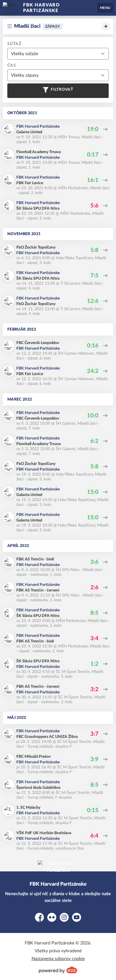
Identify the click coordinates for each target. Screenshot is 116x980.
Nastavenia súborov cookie (58, 958)
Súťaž (14, 44)
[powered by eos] (58, 970)
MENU (105, 8)
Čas (11, 65)
